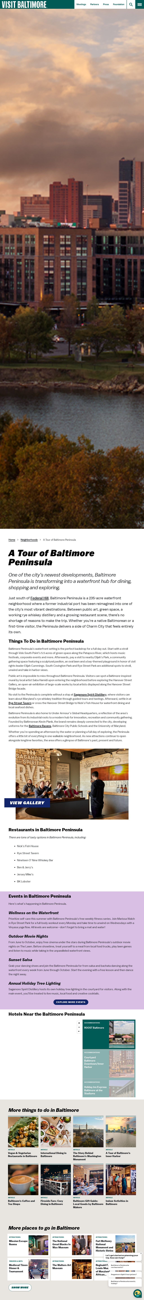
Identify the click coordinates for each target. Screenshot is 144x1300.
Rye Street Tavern (20, 703)
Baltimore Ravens (40, 726)
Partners (94, 4)
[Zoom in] (79, 1023)
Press (106, 4)
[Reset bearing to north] (79, 1031)
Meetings (81, 4)
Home (12, 539)
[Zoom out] (79, 1027)
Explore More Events (70, 1002)
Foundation (118, 4)
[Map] (46, 1058)
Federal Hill (40, 598)
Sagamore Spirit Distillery (90, 694)
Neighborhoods (29, 539)
